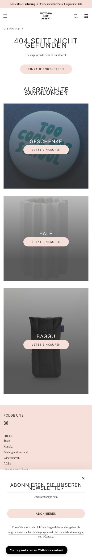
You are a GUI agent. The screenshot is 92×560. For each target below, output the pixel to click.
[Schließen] (83, 478)
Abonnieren (46, 513)
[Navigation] (5, 16)
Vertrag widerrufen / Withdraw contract (36, 550)
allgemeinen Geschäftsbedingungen (28, 532)
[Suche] (76, 16)
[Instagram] (6, 423)
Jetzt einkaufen (46, 149)
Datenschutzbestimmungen (69, 532)
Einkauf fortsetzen (46, 69)
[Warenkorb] (86, 16)
